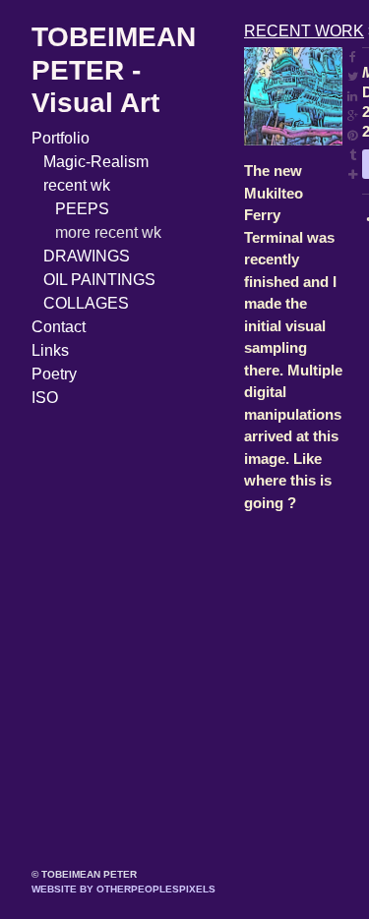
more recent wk (108, 232)
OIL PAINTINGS (99, 279)
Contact (58, 326)
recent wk (76, 185)
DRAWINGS (86, 256)
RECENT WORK (304, 31)
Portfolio (60, 138)
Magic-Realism (96, 161)
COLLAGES (86, 303)
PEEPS (82, 209)
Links (50, 350)
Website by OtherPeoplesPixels (123, 889)
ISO (44, 397)
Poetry (54, 374)
